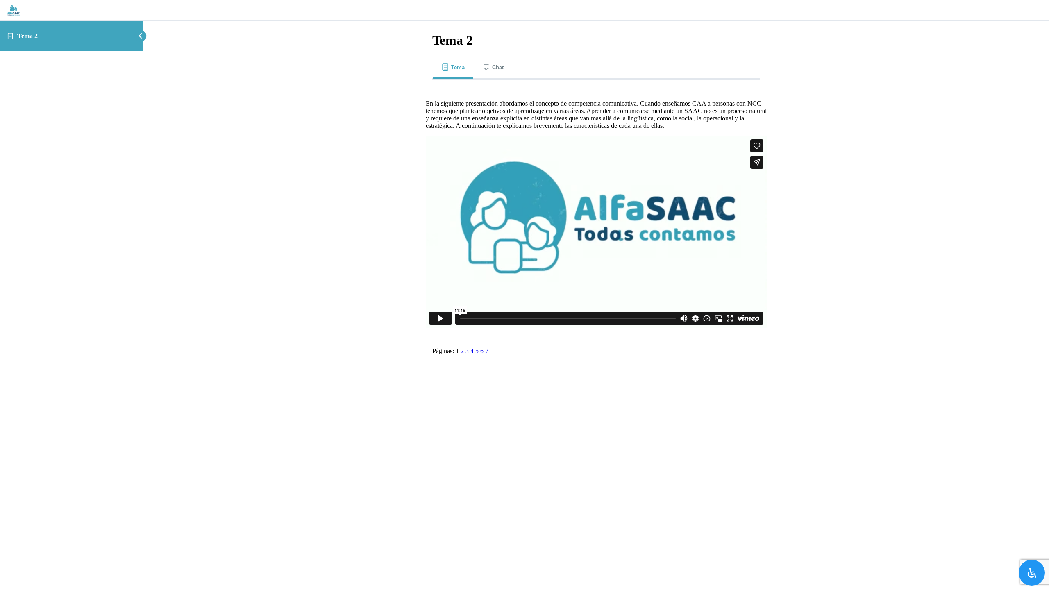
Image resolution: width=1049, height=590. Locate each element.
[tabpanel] (596, 210)
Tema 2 (27, 35)
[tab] (453, 67)
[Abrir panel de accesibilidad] (1032, 573)
